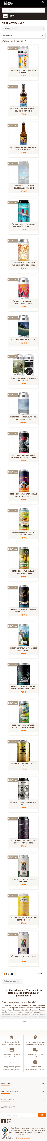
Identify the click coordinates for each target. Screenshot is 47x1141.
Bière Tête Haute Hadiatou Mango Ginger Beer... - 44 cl (23, 264)
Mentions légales (24, 1138)
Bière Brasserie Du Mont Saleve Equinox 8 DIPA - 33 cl (23, 148)
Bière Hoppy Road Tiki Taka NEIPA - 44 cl (23, 803)
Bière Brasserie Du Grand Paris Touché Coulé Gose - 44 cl (23, 225)
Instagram (9, 1121)
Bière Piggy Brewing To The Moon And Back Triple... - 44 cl (23, 456)
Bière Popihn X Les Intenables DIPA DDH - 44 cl (23, 379)
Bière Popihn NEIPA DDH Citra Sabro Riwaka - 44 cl (23, 302)
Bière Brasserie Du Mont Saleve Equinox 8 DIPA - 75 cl (23, 110)
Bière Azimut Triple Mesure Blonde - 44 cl (23, 880)
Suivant (40, 974)
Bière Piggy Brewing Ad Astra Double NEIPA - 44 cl (23, 611)
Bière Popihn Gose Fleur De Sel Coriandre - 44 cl (23, 418)
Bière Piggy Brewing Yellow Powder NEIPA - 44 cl (23, 572)
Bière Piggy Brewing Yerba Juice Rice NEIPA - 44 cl (23, 649)
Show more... (24, 1022)
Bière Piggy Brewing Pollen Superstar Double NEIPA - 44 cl (23, 726)
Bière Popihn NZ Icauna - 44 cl (23, 340)
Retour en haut (12, 981)
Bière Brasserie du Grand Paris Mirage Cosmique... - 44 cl (23, 187)
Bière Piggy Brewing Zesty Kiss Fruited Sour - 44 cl (23, 533)
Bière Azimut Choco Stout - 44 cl (24, 957)
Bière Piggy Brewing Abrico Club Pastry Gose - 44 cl (23, 495)
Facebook (3, 1121)
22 (12, 974)
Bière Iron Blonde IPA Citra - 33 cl (24, 765)
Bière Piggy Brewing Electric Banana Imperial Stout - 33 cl (23, 688)
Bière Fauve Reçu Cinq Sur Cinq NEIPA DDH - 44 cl (24, 919)
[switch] (5, 1136)
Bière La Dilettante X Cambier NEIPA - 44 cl (23, 71)
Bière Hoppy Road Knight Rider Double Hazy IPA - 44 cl (24, 842)
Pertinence (23, 35)
